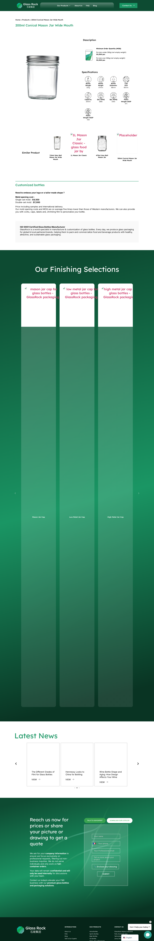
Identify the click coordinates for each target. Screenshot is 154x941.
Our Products (62, 6)
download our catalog (119, 820)
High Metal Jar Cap (115, 517)
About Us (78, 6)
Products (26, 20)
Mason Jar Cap (38, 517)
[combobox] (95, 843)
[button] (15, 493)
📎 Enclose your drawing (105, 866)
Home (17, 20)
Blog (95, 6)
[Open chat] (148, 935)
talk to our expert (95, 820)
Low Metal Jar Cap (77, 517)
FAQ (87, 6)
